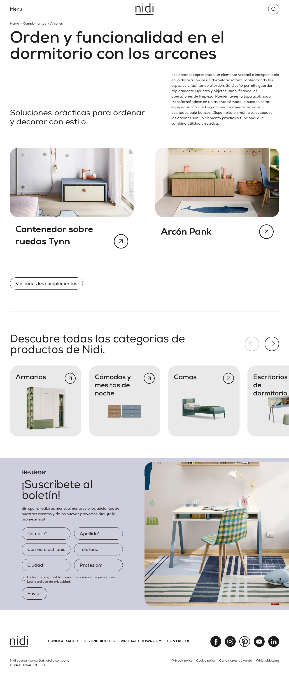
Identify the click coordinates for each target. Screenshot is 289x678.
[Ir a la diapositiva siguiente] (272, 344)
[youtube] (259, 641)
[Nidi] (144, 9)
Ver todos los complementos (46, 283)
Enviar (34, 593)
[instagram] (230, 641)
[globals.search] (273, 9)
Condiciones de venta (235, 660)
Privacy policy (182, 660)
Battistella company (54, 660)
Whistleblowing (267, 660)
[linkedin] (273, 641)
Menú (16, 9)
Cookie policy (206, 660)
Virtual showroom (141, 641)
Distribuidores (99, 641)
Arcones (56, 23)
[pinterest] (244, 641)
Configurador (63, 641)
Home (14, 23)
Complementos (34, 23)
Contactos (179, 641)
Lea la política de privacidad (48, 582)
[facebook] (215, 641)
